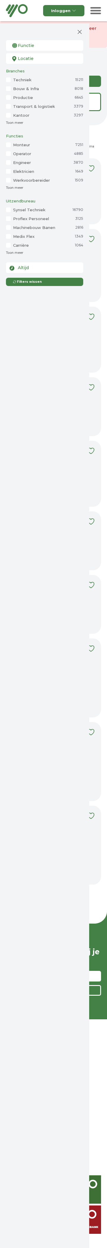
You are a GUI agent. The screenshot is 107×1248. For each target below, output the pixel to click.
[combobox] (44, 45)
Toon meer (14, 123)
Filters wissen (29, 282)
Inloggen (60, 10)
